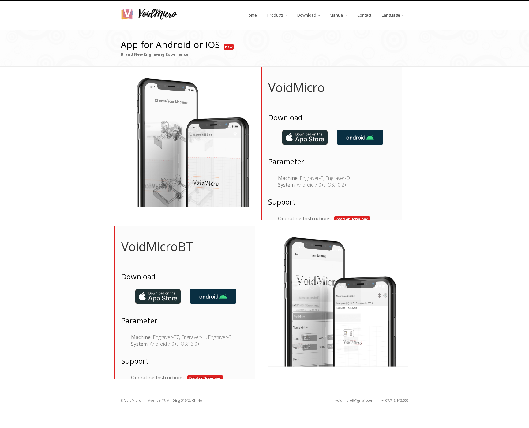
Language (391, 15)
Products (276, 15)
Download (307, 15)
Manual (337, 15)
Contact (364, 15)
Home (251, 15)
